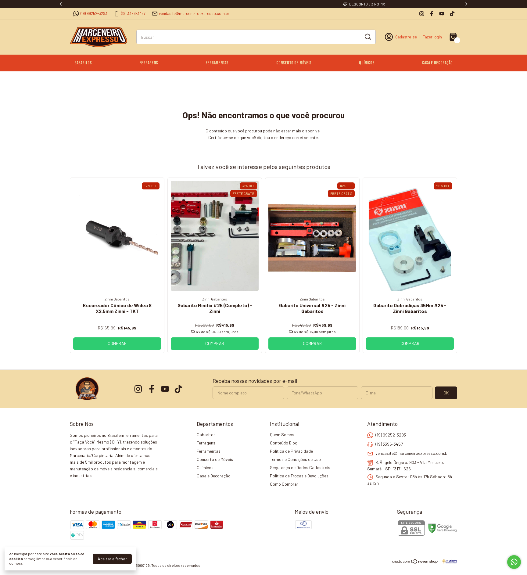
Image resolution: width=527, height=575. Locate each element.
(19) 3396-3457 (133, 13)
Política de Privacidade (291, 451)
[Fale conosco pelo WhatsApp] (514, 562)
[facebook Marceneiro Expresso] (432, 14)
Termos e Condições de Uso (295, 459)
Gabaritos (83, 63)
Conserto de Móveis (293, 63)
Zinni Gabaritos (117, 299)
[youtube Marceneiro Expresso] (442, 14)
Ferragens (148, 63)
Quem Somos (282, 434)
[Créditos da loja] (448, 561)
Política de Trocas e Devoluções (299, 475)
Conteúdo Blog (283, 442)
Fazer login (432, 36)
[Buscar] (367, 36)
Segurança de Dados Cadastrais (300, 467)
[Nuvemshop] (415, 562)
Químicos (367, 63)
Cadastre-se (406, 36)
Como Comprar (284, 484)
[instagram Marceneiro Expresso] (422, 14)
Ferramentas (217, 63)
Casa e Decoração (437, 63)
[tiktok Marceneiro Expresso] (452, 14)
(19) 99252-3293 (94, 13)
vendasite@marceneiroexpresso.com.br (194, 13)
